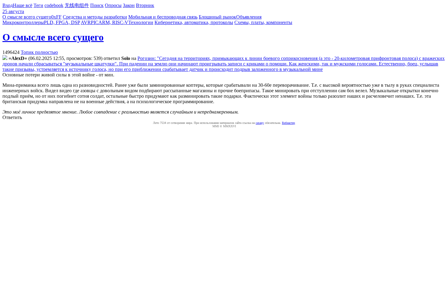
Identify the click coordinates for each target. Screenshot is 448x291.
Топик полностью (39, 52)
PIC (94, 22)
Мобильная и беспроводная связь (162, 16)
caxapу (260, 122)
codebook (53, 5)
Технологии (140, 22)
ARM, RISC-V (113, 22)
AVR (86, 22)
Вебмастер (288, 122)
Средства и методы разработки (95, 16)
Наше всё (22, 5)
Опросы (113, 5)
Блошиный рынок (217, 16)
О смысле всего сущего (26, 16)
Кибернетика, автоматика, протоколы (194, 22)
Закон (129, 5)
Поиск (97, 5)
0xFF (56, 16)
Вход (7, 5)
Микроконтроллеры (23, 22)
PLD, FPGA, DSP (62, 22)
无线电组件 (77, 5)
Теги (38, 5)
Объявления (248, 16)
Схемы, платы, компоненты (263, 22)
